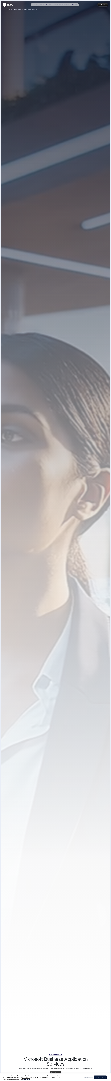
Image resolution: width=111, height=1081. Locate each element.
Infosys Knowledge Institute (62, 4)
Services (9, 9)
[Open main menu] (4, 5)
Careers (74, 4)
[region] (55, 1077)
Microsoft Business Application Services (25, 9)
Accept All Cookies (100, 1077)
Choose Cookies (88, 1077)
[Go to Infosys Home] (10, 4)
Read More (54, 1073)
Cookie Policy (26, 1079)
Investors (48, 4)
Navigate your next (38, 4)
